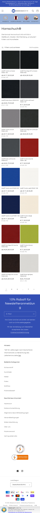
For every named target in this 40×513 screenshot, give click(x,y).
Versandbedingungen (11, 417)
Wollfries (7, 386)
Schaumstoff (8, 367)
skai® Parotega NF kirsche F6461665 (10, 246)
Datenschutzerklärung (12, 408)
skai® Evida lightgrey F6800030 (26, 275)
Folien (6, 381)
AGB (35, 505)
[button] (2, 11)
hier (19, 355)
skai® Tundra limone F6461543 (26, 246)
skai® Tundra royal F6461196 (10, 216)
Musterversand (9, 431)
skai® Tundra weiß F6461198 (29, 188)
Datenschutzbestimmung (20, 332)
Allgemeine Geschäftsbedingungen (16, 413)
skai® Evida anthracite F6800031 (8, 159)
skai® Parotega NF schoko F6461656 (10, 275)
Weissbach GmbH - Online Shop (19, 502)
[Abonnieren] (33, 314)
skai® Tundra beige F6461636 (26, 216)
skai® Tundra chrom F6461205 (8, 130)
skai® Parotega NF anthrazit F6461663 (29, 130)
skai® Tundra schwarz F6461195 (8, 71)
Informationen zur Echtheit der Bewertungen (20, 512)
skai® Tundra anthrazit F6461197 (27, 101)
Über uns (7, 427)
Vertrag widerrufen (10, 436)
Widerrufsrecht (13, 505)
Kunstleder (8, 372)
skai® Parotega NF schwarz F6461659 (28, 71)
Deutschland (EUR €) (19, 484)
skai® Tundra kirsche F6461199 (26, 159)
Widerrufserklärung (11, 422)
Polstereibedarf (9, 390)
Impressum (8, 403)
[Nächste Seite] (34, 289)
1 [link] (6, 289)
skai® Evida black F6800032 (10, 100)
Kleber (6, 376)
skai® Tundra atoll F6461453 (10, 188)
